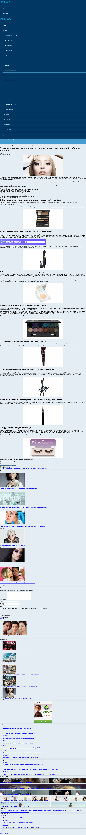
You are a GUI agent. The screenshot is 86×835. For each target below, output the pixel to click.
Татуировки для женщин (10, 70)
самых (6, 812)
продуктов (13, 465)
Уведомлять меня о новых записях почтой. (11, 613)
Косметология (8, 60)
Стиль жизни (6, 114)
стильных (14, 812)
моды (44, 810)
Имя (1, 601)
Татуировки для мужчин (10, 104)
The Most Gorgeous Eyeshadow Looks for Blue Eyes (15, 564)
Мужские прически (9, 94)
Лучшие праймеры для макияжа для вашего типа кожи (15, 635)
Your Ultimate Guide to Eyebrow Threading (12, 545)
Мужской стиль (8, 84)
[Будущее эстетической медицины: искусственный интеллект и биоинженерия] (12, 505)
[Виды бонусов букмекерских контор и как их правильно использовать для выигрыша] (9, 685)
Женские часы (8, 40)
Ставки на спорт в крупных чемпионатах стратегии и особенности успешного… (21, 674)
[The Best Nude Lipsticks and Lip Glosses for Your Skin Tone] (12, 580)
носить (75, 810)
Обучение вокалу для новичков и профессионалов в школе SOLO (18, 650)
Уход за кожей (8, 50)
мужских (49, 810)
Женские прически (9, 45)
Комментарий (3, 599)
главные (6, 810)
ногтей (71, 810)
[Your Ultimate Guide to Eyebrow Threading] (12, 542)
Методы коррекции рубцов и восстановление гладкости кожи (18, 488)
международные (35, 810)
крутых (16, 810)
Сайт (1, 606)
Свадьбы (7, 65)
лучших (9, 465)
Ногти (6, 55)
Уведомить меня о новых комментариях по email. (13, 610)
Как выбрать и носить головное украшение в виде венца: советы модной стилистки (25, 788)
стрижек (18, 812)
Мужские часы (8, 99)
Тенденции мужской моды (11, 79)
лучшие (19, 810)
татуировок (23, 812)
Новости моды (6, 124)
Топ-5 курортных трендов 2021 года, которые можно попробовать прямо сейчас (24, 800)
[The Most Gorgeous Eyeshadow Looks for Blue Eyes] (12, 561)
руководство (2, 812)
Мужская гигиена (9, 109)
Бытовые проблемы (7, 129)
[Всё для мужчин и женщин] (5, 2)
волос (1, 810)
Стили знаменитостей (8, 119)
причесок (80, 810)
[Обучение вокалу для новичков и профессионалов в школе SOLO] (9, 649)
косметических (3, 465)
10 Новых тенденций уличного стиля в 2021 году (14, 806)
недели (60, 810)
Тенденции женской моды (11, 35)
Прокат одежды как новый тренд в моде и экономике (16, 782)
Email (1, 603)
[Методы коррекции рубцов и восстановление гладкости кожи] (12, 486)
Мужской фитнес (9, 89)
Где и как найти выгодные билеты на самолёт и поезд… (16, 662)
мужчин (54, 810)
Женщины (5, 30)
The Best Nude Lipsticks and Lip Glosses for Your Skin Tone (17, 583)
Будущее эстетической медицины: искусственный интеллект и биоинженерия (23, 507)
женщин (12, 810)
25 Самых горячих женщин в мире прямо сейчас (14, 794)
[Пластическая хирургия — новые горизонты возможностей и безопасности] (12, 523)
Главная (2, 145)
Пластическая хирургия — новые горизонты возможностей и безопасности (22, 526)
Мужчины (5, 74)
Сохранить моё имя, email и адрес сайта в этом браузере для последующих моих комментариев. (24, 608)
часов (27, 812)
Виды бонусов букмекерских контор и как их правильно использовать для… (20, 686)
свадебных (10, 812)
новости (66, 810)
